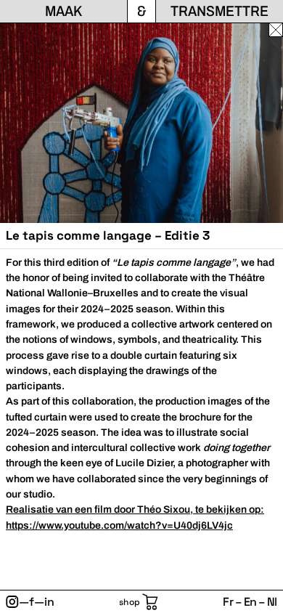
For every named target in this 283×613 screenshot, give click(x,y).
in (49, 601)
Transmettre (219, 11)
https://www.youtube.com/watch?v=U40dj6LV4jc (119, 525)
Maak (63, 11)
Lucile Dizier (144, 463)
